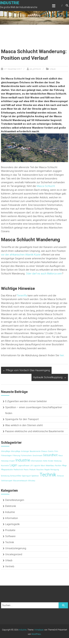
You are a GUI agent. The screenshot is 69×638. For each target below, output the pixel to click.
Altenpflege (5, 451)
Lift (31, 466)
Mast (43, 466)
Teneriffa (22, 295)
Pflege (64, 466)
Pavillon (58, 466)
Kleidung (57, 461)
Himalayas (39, 630)
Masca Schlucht (46, 186)
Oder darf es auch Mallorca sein (44, 273)
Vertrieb (9, 566)
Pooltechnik (18, 470)
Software (10, 536)
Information (11, 518)
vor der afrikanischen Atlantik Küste (21, 254)
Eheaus (44, 451)
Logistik (36, 466)
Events (51, 451)
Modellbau (50, 466)
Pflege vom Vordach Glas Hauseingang (26, 370)
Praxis (26, 470)
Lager (13, 465)
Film (56, 451)
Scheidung (5, 476)
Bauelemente (35, 451)
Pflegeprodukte (7, 470)
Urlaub (53, 69)
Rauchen (40, 470)
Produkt (32, 470)
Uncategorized (13, 554)
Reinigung (54, 470)
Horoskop (5, 461)
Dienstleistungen (14, 500)
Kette (45, 461)
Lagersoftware (23, 466)
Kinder (50, 461)
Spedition (35, 476)
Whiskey (31, 481)
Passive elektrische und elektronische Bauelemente (34, 431)
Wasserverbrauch (20, 481)
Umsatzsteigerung (15, 548)
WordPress (36, 634)
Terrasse (60, 476)
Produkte (10, 530)
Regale (47, 470)
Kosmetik (5, 466)
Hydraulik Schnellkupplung (49, 377)
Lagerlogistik (12, 524)
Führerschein (26, 455)
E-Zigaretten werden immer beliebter (26, 401)
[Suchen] (63, 605)
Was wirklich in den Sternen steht (24, 425)
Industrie (9, 3)
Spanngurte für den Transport (22, 419)
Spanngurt (26, 476)
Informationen (37, 461)
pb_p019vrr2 (35, 69)
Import (12, 461)
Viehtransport (6, 481)
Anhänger (25, 451)
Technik (48, 475)
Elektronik (10, 506)
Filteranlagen (6, 455)
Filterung (16, 455)
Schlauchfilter (15, 476)
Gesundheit (50, 455)
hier (62, 355)
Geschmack (37, 455)
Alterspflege (15, 451)
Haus (60, 455)
